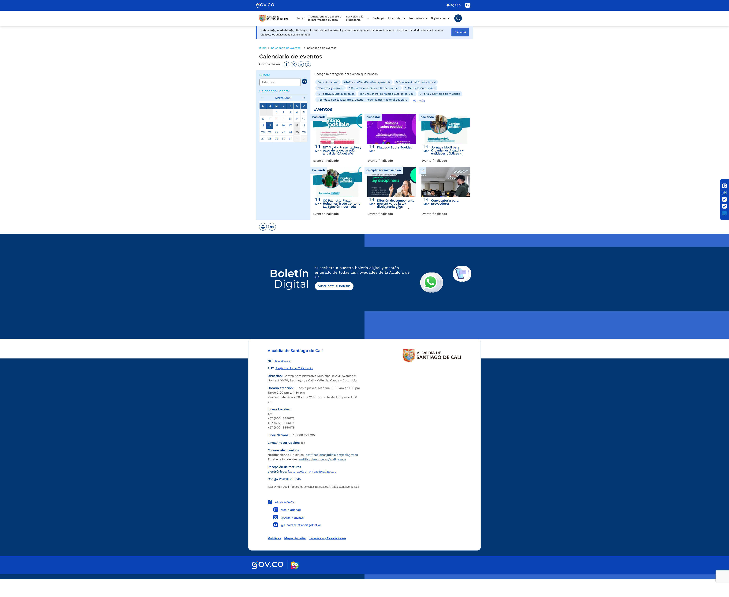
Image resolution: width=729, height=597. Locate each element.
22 (276, 132)
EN (467, 5)
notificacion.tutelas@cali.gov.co (322, 459)
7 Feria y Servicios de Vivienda (440, 93)
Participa (378, 18)
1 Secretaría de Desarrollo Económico (374, 88)
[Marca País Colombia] (294, 565)
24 (290, 132)
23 (283, 132)
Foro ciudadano (328, 82)
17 (290, 125)
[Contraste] (724, 185)
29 (276, 138)
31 (290, 138)
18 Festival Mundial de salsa (336, 93)
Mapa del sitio (295, 538)
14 (269, 125)
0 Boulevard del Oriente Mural (416, 82)
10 (290, 119)
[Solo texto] (724, 192)
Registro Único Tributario (294, 368)
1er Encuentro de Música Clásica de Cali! (387, 93)
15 (276, 125)
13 (262, 125)
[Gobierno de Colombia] (269, 5)
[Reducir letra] (724, 199)
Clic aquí (460, 32)
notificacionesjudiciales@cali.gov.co (331, 455)
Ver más (419, 100)
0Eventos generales (331, 88)
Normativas (416, 18)
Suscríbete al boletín (334, 286)
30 (283, 138)
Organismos (438, 18)
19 (303, 125)
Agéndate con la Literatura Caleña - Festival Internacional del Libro (362, 99)
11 (297, 119)
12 (303, 119)
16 (283, 125)
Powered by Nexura (715, 577)
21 (269, 132)
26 (304, 132)
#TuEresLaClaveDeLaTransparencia (367, 82)
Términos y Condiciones (327, 538)
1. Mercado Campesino (420, 88)
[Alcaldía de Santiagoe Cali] (274, 18)
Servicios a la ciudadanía (354, 18)
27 (262, 138)
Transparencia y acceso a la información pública (324, 18)
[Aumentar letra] (724, 206)
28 (269, 138)
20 (263, 132)
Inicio (300, 18)
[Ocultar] (724, 213)
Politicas (274, 538)
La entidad (395, 18)
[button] (458, 18)
